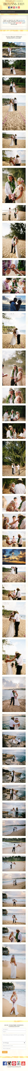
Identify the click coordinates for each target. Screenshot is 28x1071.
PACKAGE (22, 20)
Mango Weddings (8, 12)
